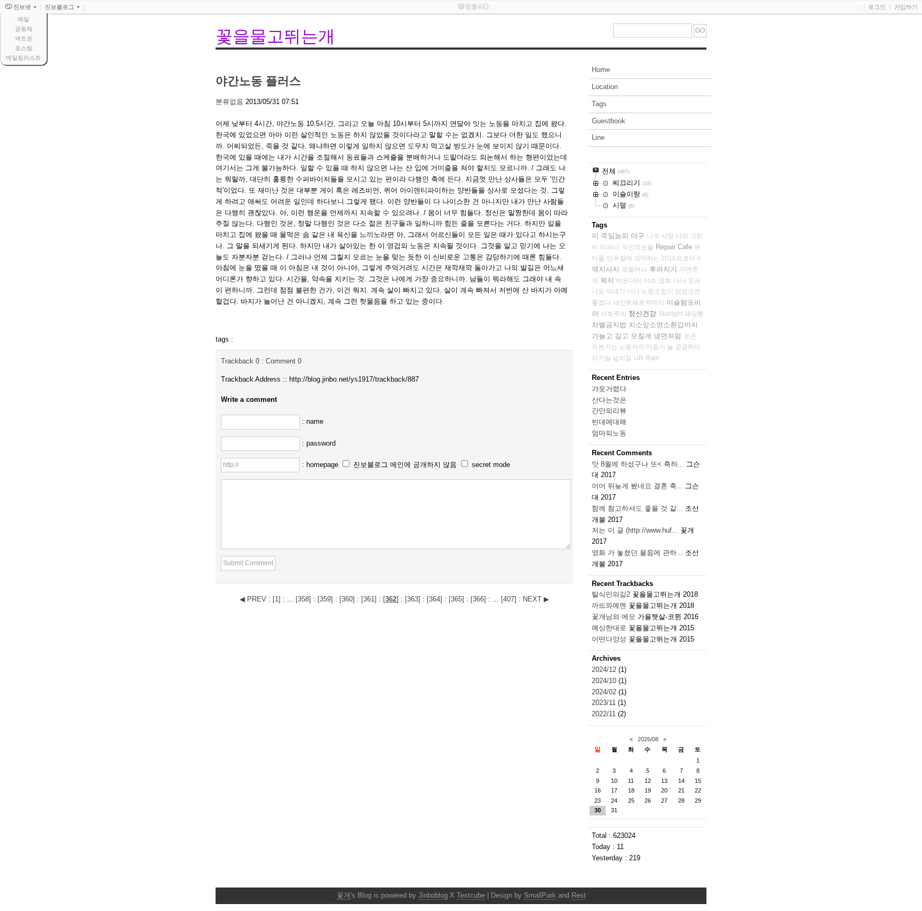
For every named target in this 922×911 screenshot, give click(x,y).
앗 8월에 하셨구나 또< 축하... (638, 464)
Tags (599, 104)
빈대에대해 (609, 422)
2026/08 (648, 739)
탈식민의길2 (611, 594)
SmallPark (540, 895)
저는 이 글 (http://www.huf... (635, 530)
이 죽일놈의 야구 (618, 236)
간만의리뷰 (609, 411)
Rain (652, 358)
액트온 (24, 38)
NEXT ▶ (536, 599)
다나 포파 (687, 280)
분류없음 (229, 102)
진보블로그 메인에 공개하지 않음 (405, 465)
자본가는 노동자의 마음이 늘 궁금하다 (646, 347)
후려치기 (663, 269)
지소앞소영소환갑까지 (663, 325)
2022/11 (605, 714)
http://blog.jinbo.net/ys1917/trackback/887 (354, 379)
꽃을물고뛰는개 (275, 36)
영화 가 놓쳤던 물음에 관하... (637, 553)
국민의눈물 (638, 247)
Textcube (471, 895)
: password (319, 443)
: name (312, 421)
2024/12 (605, 670)
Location (605, 87)
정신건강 (642, 314)
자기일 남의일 (612, 358)
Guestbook (608, 121)
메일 (23, 19)
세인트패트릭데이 (638, 302)
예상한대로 (609, 628)
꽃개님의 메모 (613, 617)
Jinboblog (433, 895)
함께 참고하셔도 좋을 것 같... (637, 508)
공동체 (24, 29)
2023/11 (605, 703)
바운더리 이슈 (636, 280)
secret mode (491, 465)
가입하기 (906, 7)
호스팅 (24, 48)
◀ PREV (254, 599)
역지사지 (605, 269)
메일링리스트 (23, 57)
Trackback (240, 361)
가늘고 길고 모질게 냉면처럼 (636, 336)
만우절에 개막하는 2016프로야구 (654, 258)
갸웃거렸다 (609, 389)
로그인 (877, 7)
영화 (664, 280)
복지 (607, 280)
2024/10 (605, 681)
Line (598, 137)
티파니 (609, 247)
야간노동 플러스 (258, 81)
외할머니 (634, 269)
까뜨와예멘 (609, 605)
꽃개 (344, 895)
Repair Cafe (674, 247)
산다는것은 (609, 400)
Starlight (670, 314)
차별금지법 (609, 325)
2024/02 (605, 692)
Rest (578, 895)
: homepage (321, 465)
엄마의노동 (609, 433)
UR (638, 358)
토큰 (689, 336)
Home (601, 70)
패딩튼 (694, 314)
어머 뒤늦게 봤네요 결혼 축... (637, 486)
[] (277, 599)
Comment (283, 361)
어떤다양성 (609, 639)
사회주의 (613, 314)
